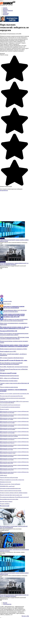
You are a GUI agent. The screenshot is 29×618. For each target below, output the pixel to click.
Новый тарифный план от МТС (8, 351)
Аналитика (6, 13)
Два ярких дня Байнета (5, 503)
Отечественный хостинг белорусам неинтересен (10, 404)
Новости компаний (8, 10)
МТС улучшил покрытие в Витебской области (12, 357)
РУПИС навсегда (3, 475)
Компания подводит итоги (5, 481)
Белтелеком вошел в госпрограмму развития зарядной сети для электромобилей (12, 307)
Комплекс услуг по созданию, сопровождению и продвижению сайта (14, 393)
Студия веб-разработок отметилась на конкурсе (10, 407)
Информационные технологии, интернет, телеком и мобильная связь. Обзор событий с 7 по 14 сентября (14, 432)
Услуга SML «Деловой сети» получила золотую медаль (14, 366)
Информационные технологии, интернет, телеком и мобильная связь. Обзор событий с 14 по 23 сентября (14, 429)
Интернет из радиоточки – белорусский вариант (10, 484)
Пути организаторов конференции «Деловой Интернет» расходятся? (14, 497)
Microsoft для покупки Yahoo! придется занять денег (11, 494)
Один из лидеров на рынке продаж (9, 387)
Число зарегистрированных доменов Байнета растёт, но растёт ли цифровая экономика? (14, 264)
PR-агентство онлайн (4, 505)
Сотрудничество (7, 604)
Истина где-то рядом (4, 409)
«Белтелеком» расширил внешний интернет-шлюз (10, 488)
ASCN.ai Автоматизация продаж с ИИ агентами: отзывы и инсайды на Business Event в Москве (14, 338)
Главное (5, 7)
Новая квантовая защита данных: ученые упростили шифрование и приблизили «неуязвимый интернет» (14, 345)
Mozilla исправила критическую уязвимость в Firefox (13, 349)
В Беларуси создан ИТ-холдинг (8, 373)
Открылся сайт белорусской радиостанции (9, 477)
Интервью (5, 14)
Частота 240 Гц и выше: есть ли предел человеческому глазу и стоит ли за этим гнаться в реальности (14, 320)
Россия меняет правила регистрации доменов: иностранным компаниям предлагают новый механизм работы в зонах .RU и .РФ (12, 315)
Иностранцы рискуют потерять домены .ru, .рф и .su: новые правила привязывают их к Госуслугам (14, 327)
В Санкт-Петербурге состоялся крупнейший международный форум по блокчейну (11, 363)
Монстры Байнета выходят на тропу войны (9, 499)
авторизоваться (4, 190)
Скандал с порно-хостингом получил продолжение (10, 490)
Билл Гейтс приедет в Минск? (6, 501)
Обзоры (5, 11)
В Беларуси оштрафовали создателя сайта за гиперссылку (12, 479)
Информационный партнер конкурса (9, 375)
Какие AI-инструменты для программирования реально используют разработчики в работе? (14, 334)
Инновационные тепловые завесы (8, 380)
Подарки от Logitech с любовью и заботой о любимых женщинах (13, 492)
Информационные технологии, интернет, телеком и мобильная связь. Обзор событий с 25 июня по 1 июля (14, 452)
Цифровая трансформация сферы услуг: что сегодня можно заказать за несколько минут (13, 311)
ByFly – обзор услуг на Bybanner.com (9, 378)
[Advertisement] (14, 206)
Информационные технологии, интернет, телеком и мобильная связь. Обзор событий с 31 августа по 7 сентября (14, 435)
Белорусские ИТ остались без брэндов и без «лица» (13, 360)
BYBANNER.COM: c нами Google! (7, 486)
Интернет (5, 9)
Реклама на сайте (7, 301)
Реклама (5, 602)
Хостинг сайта (25, 616)
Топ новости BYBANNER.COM (8, 331)
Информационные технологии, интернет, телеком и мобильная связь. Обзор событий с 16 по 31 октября (14, 422)
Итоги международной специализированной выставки (11, 395)
